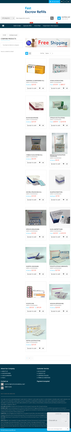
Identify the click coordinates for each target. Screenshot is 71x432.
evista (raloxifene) (54, 410)
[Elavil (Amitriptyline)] (59, 217)
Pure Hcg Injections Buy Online (39, 425)
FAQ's (3, 377)
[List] (30, 53)
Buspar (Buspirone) (32, 118)
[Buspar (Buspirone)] (35, 106)
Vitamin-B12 (15, 406)
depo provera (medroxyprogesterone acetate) (24, 410)
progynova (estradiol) (39, 408)
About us (5, 371)
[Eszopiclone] (35, 292)
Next (32, 358)
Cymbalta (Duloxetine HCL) (34, 155)
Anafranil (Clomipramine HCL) (35, 80)
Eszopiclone (30, 303)
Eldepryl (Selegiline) (32, 266)
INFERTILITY (26, 402)
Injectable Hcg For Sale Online (21, 424)
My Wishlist (61, 1)
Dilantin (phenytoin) (56, 192)
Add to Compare (43, 88)
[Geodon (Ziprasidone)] (59, 292)
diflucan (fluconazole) (7, 411)
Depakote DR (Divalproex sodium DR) (57, 155)
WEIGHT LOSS (31, 399)
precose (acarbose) (30, 415)
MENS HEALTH (18, 401)
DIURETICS (59, 402)
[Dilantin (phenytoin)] (59, 180)
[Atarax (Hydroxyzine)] (59, 69)
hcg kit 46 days (43, 406)
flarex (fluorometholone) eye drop (29, 417)
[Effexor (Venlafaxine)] (35, 217)
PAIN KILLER (48, 402)
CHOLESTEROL (40, 402)
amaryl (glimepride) (19, 415)
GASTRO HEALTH (11, 402)
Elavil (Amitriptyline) (56, 229)
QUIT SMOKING (26, 401)
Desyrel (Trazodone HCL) (33, 192)
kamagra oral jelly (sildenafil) (11, 422)
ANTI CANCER (64, 399)
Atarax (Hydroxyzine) (56, 80)
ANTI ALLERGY (39, 399)
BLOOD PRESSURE (9, 401)
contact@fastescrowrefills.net (15, 384)
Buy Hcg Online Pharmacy (7, 424)
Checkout (65, 1)
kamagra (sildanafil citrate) (38, 422)
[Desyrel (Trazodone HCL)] (35, 180)
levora (21, 408)
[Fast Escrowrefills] (35, 10)
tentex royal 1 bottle (25, 422)
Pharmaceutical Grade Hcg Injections (10, 425)
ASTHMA (54, 402)
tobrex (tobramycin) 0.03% (46, 417)
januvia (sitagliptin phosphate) (43, 415)
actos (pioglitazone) (11, 413)
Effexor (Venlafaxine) (32, 229)
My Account (55, 1)
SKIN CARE (47, 401)
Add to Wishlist (39, 88)
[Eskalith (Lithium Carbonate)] (59, 255)
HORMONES (34, 401)
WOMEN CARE (56, 399)
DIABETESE (41, 401)
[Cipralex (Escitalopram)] (59, 106)
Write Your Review (31, 82)
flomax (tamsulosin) (33, 420)
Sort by (42, 53)
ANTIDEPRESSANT (16, 399)
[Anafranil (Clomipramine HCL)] (35, 69)
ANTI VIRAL (32, 402)
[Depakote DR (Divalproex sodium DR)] (59, 143)
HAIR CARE (19, 402)
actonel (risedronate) (6, 410)
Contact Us (41, 373)
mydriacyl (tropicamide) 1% (13, 417)
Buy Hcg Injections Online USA (37, 424)
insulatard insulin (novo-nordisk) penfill (33, 413)
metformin (20, 413)
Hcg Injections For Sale (25, 425)
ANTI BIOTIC (24, 399)
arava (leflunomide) (65, 410)
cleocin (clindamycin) (13, 408)
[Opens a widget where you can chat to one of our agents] (58, 421)
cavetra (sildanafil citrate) (45, 420)
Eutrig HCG (21, 406)
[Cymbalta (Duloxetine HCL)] (35, 143)
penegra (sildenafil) (21, 420)
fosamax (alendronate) (42, 410)
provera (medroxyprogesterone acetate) (55, 408)
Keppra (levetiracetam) (33, 340)
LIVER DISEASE (48, 399)
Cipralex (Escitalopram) (57, 118)
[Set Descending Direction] (53, 53)
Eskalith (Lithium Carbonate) (59, 266)
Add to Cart (32, 88)
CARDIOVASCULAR (55, 401)
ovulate (28, 406)
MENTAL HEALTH (12, 404)
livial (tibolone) (28, 408)
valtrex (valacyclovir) (19, 411)
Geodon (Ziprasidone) (57, 303)
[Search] (52, 18)
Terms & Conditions (44, 377)
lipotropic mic (35, 406)
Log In (68, 1)
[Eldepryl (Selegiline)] (35, 255)
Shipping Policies (43, 375)
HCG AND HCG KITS (5, 399)
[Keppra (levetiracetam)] (35, 329)
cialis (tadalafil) (12, 420)
